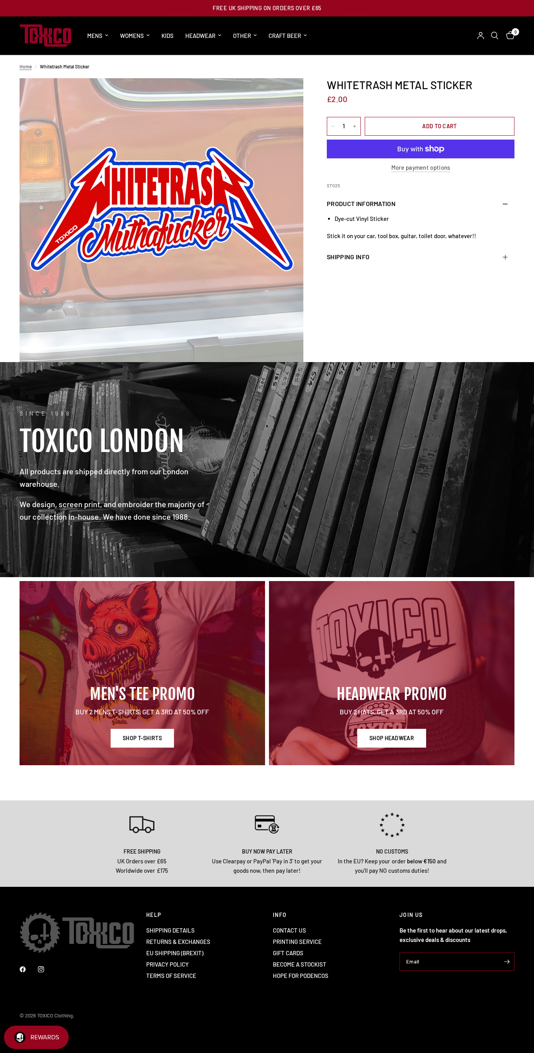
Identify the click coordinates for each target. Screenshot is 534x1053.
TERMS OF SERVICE (171, 975)
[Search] (494, 35)
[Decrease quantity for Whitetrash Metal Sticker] (333, 126)
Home (26, 66)
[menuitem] (97, 35)
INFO (280, 915)
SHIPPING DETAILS (170, 930)
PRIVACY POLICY (167, 964)
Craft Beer (285, 35)
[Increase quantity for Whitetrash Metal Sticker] (354, 126)
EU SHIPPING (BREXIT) (174, 952)
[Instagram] (46, 969)
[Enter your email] (506, 961)
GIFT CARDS (288, 952)
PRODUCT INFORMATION (361, 203)
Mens (94, 35)
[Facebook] (28, 969)
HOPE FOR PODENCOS (300, 975)
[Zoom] (287, 94)
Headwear (200, 35)
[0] (508, 35)
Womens (132, 35)
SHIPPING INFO (348, 256)
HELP (153, 915)
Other (242, 35)
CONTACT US (289, 930)
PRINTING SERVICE (297, 941)
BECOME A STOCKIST (299, 964)
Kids (167, 35)
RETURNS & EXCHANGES (178, 941)
